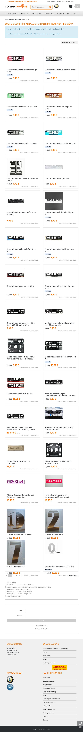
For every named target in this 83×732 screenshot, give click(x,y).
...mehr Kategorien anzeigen (14, 596)
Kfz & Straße (49, 13)
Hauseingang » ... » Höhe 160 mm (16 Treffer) (19, 594)
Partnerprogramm (48, 713)
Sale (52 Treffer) (11, 583)
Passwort (19, 615)
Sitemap (45, 720)
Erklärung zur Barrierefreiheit (51, 699)
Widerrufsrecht (47, 685)
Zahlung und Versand (49, 688)
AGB (44, 695)
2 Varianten (10, 75)
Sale (68, 13)
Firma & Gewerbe (36, 13)
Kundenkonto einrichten (41, 629)
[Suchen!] (50, 7)
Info (74, 13)
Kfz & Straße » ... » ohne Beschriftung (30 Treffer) (20, 585)
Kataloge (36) (26, 19)
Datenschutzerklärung (49, 692)
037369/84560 (68, 2)
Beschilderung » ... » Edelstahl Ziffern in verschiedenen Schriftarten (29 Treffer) (28, 587)
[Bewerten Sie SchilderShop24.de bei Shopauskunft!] (10, 687)
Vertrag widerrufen (48, 681)
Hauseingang (24, 13)
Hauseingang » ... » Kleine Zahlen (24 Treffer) (19, 591)
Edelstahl (60, 13)
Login (20, 610)
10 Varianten (48, 569)
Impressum (46, 677)
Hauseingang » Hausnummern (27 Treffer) (18, 589)
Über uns (45, 716)
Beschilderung (11, 13)
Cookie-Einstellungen (49, 702)
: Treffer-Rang (69, 42)
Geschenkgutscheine (49, 709)
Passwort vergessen (41, 625)
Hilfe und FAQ (47, 706)
